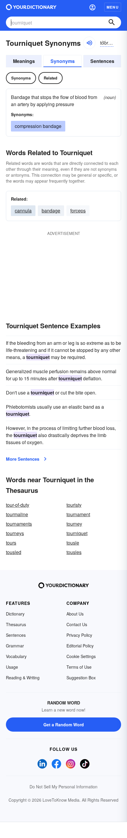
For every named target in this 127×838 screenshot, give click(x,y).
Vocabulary (16, 656)
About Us (75, 614)
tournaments (19, 523)
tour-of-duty (17, 504)
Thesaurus (16, 624)
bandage (51, 210)
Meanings (24, 61)
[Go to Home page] (31, 7)
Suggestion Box (81, 678)
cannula (23, 210)
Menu (113, 7)
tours (11, 542)
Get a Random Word (63, 724)
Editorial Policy (80, 646)
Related (50, 78)
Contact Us (76, 624)
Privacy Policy (79, 635)
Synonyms (63, 61)
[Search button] (112, 22)
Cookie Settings (81, 656)
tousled (13, 552)
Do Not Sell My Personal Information (63, 787)
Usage (12, 667)
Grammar (15, 646)
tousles (74, 552)
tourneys (15, 533)
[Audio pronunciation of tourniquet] (89, 43)
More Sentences (22, 459)
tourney (74, 523)
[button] (92, 7)
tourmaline (17, 514)
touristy (74, 504)
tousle (72, 542)
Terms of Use (79, 667)
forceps (78, 210)
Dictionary (15, 614)
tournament (78, 514)
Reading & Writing (23, 678)
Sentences (102, 61)
